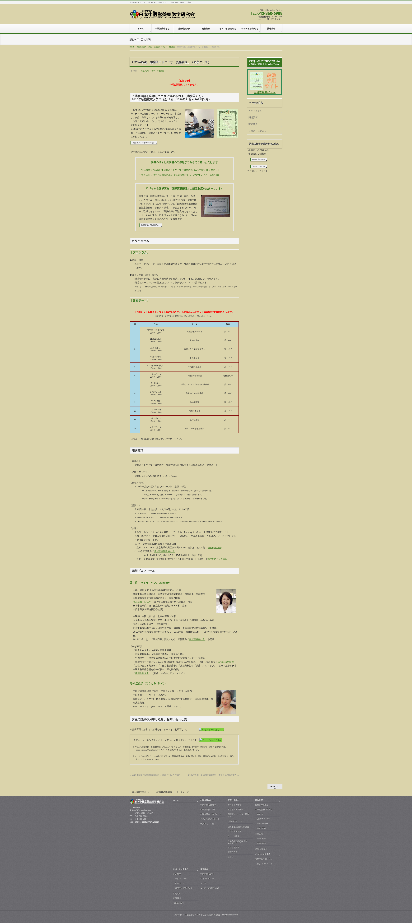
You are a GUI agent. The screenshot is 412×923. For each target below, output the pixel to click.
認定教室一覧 (179, 883)
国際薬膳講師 (261, 839)
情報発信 (204, 869)
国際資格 (259, 834)
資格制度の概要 (262, 805)
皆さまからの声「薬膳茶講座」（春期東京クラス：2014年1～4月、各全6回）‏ (180, 174)
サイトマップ (182, 792)
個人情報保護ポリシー (141, 792)
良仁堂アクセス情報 (217, 559)
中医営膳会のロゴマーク (211, 814)
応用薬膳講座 (233, 847)
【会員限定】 (179, 903)
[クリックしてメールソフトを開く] (210, 740)
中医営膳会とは (207, 800)
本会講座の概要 (234, 805)
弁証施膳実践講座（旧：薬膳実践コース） (238, 842)
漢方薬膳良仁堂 (197, 639)
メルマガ (204, 883)
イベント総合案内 (263, 854)
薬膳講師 (260, 814)
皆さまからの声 (258, 166)
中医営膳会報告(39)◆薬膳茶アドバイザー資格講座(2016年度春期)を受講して (180, 169)
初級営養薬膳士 (262, 828)
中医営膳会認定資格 (263, 809)
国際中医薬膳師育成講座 (238, 827)
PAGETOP (275, 786)
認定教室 (177, 874)
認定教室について (181, 879)
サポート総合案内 (180, 869)
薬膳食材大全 (142, 673)
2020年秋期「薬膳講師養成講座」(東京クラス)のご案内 (155, 775)
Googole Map (215, 547)
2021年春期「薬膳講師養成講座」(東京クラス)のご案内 (213, 775)
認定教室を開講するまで (183, 888)
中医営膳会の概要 (208, 805)
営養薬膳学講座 (234, 831)
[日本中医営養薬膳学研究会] (163, 15)
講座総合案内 (233, 800)
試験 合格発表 (261, 849)
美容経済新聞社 (226, 661)
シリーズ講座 (233, 836)
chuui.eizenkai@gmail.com (147, 822)
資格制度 (259, 800)
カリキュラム (255, 110)
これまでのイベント (263, 864)
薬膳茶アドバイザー (236, 821)
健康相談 (177, 898)
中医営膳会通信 (258, 159)
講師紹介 (253, 124)
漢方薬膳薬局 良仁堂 (164, 551)
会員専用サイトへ (265, 92)
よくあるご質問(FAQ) (209, 888)
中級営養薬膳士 (262, 824)
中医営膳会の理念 (208, 809)
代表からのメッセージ (210, 819)
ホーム (176, 800)
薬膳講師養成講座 (235, 809)
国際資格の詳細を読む (150, 225)
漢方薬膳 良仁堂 (142, 601)
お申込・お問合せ (257, 131)
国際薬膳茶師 (261, 843)
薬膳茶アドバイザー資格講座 (152, 71)
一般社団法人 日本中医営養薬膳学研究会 (202, 915)
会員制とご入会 (207, 823)
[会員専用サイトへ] (264, 89)
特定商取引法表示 (164, 792)
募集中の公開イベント (264, 859)
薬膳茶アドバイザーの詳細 (143, 143)
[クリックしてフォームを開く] (211, 729)
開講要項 (253, 117)
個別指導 (177, 893)
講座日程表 (232, 852)
